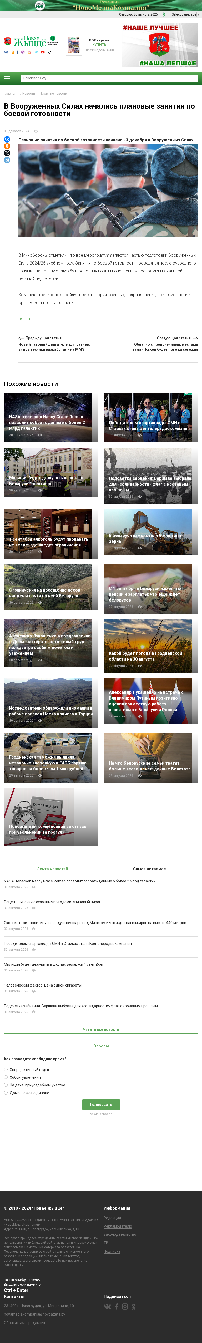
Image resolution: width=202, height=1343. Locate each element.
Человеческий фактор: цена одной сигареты (43, 985)
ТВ (106, 1243)
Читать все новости (101, 1029)
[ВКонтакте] (7, 139)
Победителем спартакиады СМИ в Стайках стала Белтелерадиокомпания (68, 943)
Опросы (101, 1046)
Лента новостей (52, 869)
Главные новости (54, 93)
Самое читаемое (149, 869)
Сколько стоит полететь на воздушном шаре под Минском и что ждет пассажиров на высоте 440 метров (95, 923)
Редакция (112, 1218)
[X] (7, 153)
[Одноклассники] (7, 146)
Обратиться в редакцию (25, 1323)
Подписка (112, 1251)
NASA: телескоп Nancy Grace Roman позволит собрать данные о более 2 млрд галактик (47, 422)
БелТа (24, 318)
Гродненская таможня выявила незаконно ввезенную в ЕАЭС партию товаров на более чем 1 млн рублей (48, 763)
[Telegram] (7, 160)
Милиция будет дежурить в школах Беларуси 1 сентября (53, 964)
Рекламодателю (118, 1226)
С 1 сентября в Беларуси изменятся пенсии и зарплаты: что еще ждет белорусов (146, 594)
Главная (10, 93)
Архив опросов (101, 1114)
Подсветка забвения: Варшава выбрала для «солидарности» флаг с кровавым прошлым (150, 484)
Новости (28, 93)
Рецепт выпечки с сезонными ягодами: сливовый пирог (52, 902)
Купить (99, 45)
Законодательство (120, 1234)
